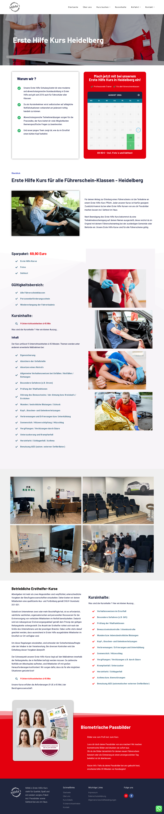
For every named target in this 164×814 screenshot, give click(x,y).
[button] (109, 7)
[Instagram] (126, 796)
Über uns (87, 7)
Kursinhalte (120, 7)
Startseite (73, 7)
